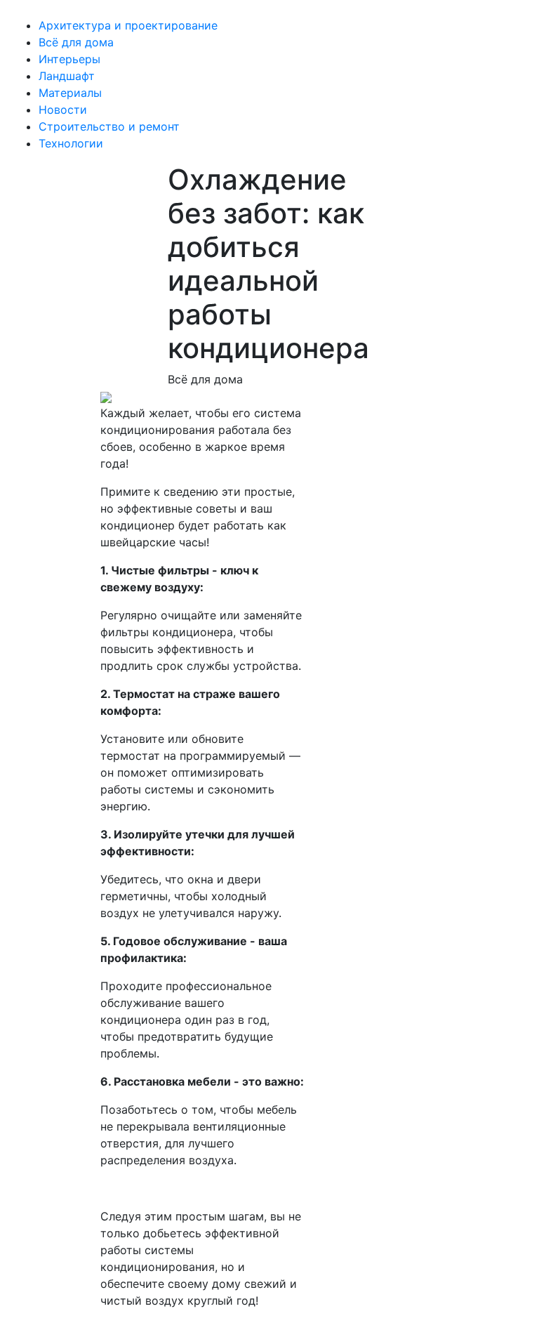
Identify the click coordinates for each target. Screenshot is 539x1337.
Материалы (70, 93)
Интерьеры (69, 59)
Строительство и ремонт (109, 126)
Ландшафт (67, 76)
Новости (63, 110)
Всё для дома (76, 42)
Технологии (71, 143)
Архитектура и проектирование (128, 25)
